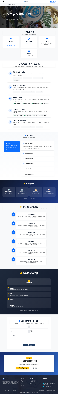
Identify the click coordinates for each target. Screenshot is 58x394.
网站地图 (54, 390)
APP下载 (22, 381)
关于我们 (40, 390)
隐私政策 (47, 390)
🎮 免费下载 (23, 368)
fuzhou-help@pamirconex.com (11, 44)
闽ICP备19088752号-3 (23, 392)
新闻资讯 (22, 383)
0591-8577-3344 (29, 43)
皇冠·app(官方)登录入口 (9, 390)
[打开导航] (3, 1)
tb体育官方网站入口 (33, 380)
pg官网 (31, 383)
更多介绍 (37, 368)
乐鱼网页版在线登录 (33, 381)
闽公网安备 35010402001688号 (33, 392)
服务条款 (50, 390)
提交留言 (29, 345)
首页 (5, 4)
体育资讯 (22, 385)
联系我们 (43, 390)
